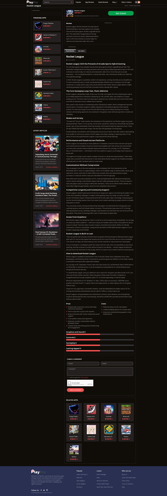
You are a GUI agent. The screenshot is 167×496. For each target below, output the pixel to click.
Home (126, 5)
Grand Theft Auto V (82, 474)
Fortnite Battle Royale (103, 484)
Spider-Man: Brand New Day (105, 487)
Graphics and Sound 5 (76, 332)
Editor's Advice (127, 2)
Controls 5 (70, 337)
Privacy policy (84, 377)
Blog (113, 2)
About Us (124, 474)
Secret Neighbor (81, 484)
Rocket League (79, 11)
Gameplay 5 (71, 343)
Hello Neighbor (81, 481)
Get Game (121, 13)
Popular (78, 2)
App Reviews (89, 2)
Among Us (79, 487)
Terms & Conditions (127, 484)
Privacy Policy (126, 481)
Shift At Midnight (101, 474)
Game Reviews (103, 2)
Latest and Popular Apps (129, 477)
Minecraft (79, 477)
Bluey (98, 477)
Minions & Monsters (102, 481)
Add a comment (75, 390)
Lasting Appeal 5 (73, 348)
